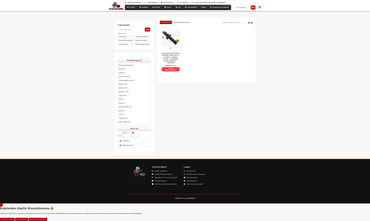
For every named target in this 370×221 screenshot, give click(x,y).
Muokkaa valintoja (37, 219)
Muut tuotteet (124, 122)
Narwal (122, 69)
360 (121, 99)
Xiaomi (122, 95)
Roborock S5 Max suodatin (142, 44)
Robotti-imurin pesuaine (142, 36)
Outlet (122, 73)
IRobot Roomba (125, 107)
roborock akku (122, 36)
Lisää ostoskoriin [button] (170, 69)
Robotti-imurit (124, 76)
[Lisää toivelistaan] (170, 48)
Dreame (123, 84)
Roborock (124, 91)
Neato (122, 110)
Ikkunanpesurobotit (126, 65)
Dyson (122, 103)
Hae (253, 7)
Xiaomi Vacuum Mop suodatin (126, 40)
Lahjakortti (123, 118)
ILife (121, 114)
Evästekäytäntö (136, 213)
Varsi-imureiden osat (126, 80)
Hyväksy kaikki (7, 219)
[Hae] (147, 29)
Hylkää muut (21, 219)
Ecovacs (123, 88)
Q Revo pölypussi (123, 44)
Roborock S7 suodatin (141, 40)
